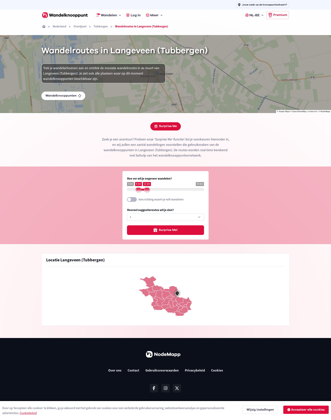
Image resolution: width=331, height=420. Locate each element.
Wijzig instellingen (260, 410)
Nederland (59, 26)
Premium (280, 15)
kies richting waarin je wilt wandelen (161, 199)
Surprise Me (168, 126)
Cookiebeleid (28, 413)
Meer (154, 15)
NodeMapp (325, 111)
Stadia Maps (284, 111)
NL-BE (254, 15)
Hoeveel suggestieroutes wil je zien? (150, 210)
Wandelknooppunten (61, 96)
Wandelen (109, 15)
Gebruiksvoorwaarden (162, 370)
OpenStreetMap (299, 111)
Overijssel (80, 26)
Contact (133, 370)
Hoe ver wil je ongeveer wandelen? (149, 178)
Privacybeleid (195, 370)
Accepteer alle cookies (308, 410)
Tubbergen (101, 26)
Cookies (217, 370)
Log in (136, 15)
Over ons (114, 370)
